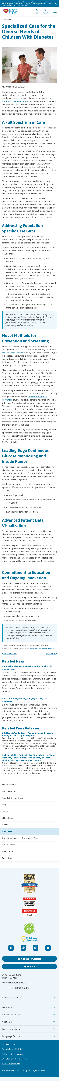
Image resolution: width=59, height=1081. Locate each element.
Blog (4, 804)
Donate (31, 966)
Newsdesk (8, 19)
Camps (5, 811)
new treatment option (12, 352)
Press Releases (9, 858)
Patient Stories (8, 844)
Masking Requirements (11, 1064)
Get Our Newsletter (31, 959)
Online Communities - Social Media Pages (20, 838)
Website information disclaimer (17, 5)
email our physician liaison (42, 648)
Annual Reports (9, 784)
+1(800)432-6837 (20, 988)
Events (5, 824)
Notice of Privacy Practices (12, 1054)
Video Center (7, 851)
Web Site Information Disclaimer (14, 1059)
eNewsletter (7, 818)
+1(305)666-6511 (17, 982)
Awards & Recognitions (12, 798)
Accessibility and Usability (12, 1049)
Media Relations (9, 791)
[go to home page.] (16, 11)
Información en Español (11, 1044)
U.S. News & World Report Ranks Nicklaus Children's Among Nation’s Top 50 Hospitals (27, 734)
